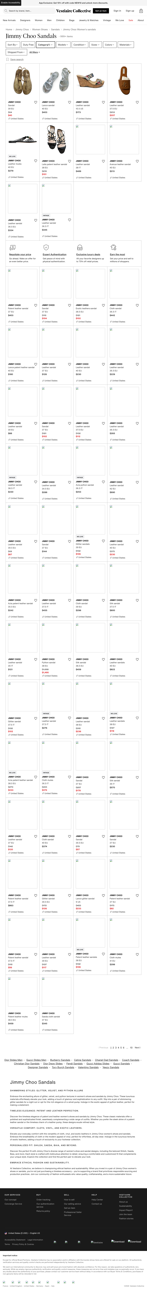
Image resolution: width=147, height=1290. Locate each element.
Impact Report (126, 1210)
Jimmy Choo (22, 29)
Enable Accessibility (10, 2)
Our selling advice (72, 1203)
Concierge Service (13, 1203)
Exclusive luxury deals (88, 254)
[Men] (54, 20)
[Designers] (32, 20)
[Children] (67, 20)
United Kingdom (16, 1286)
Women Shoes (40, 29)
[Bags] (77, 20)
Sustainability (125, 1206)
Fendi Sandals (74, 1063)
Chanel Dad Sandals (106, 1060)
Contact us (97, 1203)
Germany (39, 1286)
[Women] (45, 20)
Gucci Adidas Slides (97, 1063)
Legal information (35, 1239)
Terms (7, 1244)
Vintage (107, 20)
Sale (131, 20)
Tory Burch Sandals (63, 1067)
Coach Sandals (130, 1060)
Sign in (117, 10)
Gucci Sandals (121, 1063)
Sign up (130, 10)
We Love (119, 20)
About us (123, 1201)
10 (131, 1047)
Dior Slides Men (13, 1060)
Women (38, 20)
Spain (47, 1286)
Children (60, 20)
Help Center (97, 1199)
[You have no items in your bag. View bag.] (141, 11)
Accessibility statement (15, 1239)
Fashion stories (126, 1218)
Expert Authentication (54, 254)
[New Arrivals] (18, 20)
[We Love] (126, 20)
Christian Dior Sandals (26, 1063)
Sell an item (101, 10)
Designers (25, 20)
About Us (142, 20)
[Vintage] (113, 20)
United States (29, 1286)
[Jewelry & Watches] (100, 20)
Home (9, 29)
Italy (53, 1286)
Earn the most (117, 254)
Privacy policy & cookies (23, 1244)
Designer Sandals (38, 1067)
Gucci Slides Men (36, 1060)
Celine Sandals (82, 1060)
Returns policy (43, 1211)
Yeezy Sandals (110, 1067)
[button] (141, 11)
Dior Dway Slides (53, 1063)
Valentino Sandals (88, 1067)
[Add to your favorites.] (35, 102)
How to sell (69, 1199)
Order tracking (43, 1199)
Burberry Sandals (60, 1060)
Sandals (55, 29)
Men (49, 20)
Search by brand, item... (20, 10)
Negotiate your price (20, 254)
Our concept (10, 1199)
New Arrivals (9, 20)
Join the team (125, 1214)
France (5, 1286)
